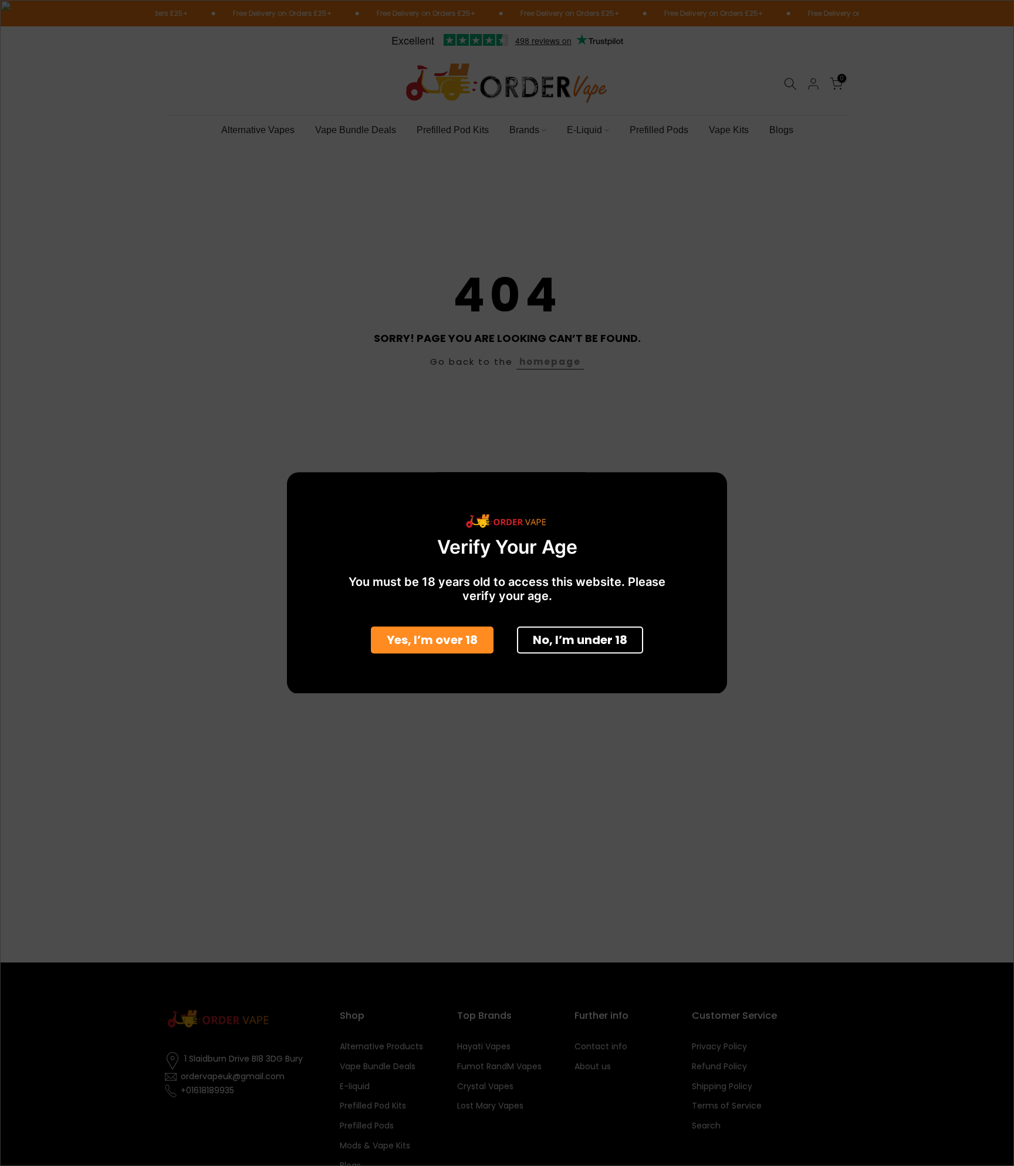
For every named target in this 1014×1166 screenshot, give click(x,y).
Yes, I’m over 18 (432, 640)
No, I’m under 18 (580, 640)
